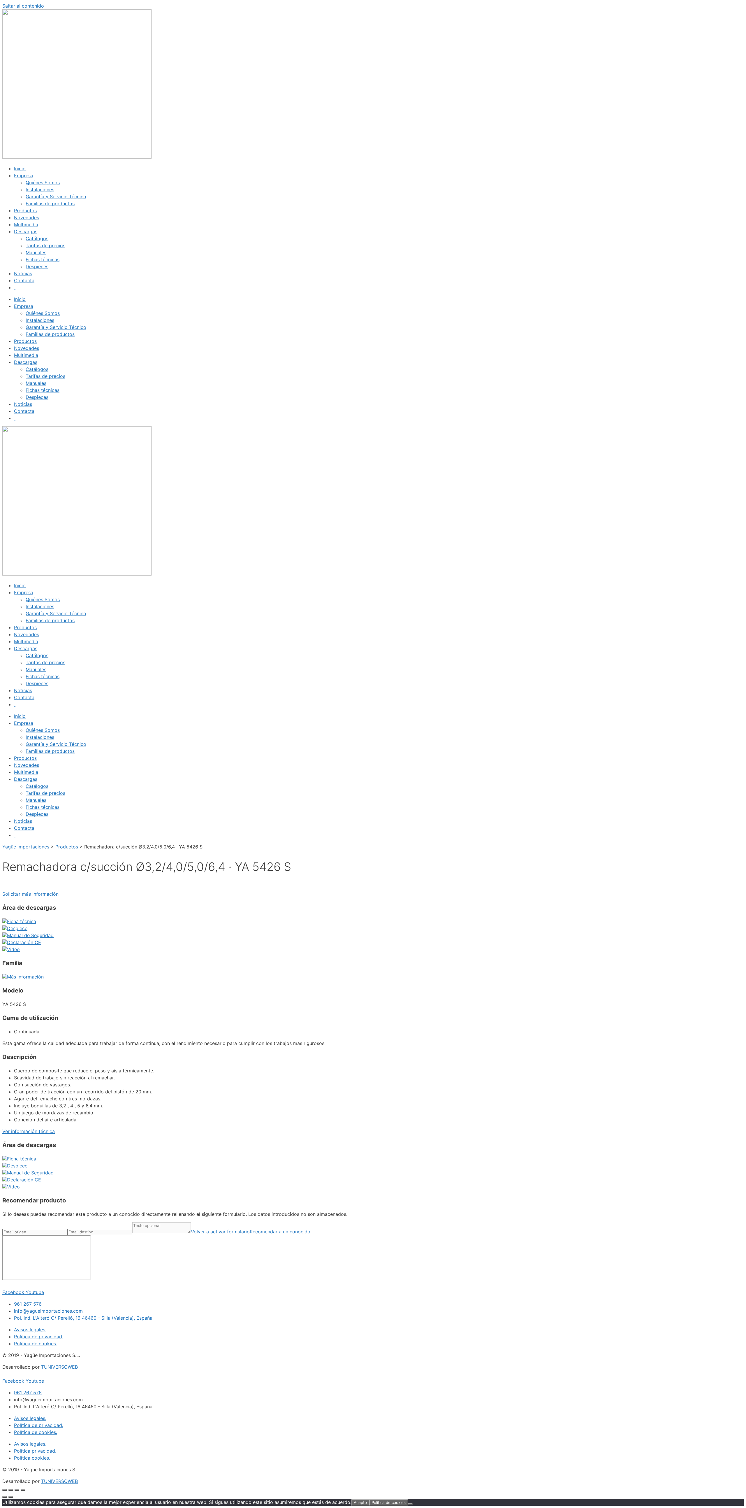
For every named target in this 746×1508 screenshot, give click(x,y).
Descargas (25, 231)
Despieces (37, 266)
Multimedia (26, 224)
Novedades (26, 217)
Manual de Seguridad (30, 935)
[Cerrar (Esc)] (23, 1490)
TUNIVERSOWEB (59, 1367)
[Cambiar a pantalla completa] (10, 1490)
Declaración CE (24, 942)
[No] (410, 1504)
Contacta (24, 280)
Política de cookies (389, 1502)
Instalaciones (40, 189)
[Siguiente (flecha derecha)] (10, 1497)
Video (13, 949)
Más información (25, 977)
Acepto (360, 1502)
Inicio (20, 168)
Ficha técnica (21, 921)
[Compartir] (17, 1490)
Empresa (23, 175)
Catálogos (37, 238)
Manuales (36, 252)
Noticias (23, 273)
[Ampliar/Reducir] (4, 1490)
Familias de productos (50, 203)
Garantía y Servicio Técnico (56, 196)
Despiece (17, 928)
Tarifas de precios (45, 245)
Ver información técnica (28, 1131)
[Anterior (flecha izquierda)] (4, 1497)
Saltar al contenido (23, 6)
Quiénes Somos (43, 182)
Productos (25, 210)
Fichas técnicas (42, 259)
